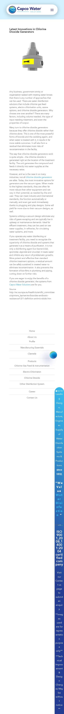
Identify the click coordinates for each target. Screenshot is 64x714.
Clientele (32, 353)
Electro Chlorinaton (32, 372)
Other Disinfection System (32, 384)
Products (32, 361)
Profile (32, 341)
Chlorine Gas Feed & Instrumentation (32, 366)
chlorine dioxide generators (39, 177)
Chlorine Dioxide (32, 378)
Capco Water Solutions (20, 284)
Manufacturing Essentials (32, 347)
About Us (32, 337)
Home (32, 331)
